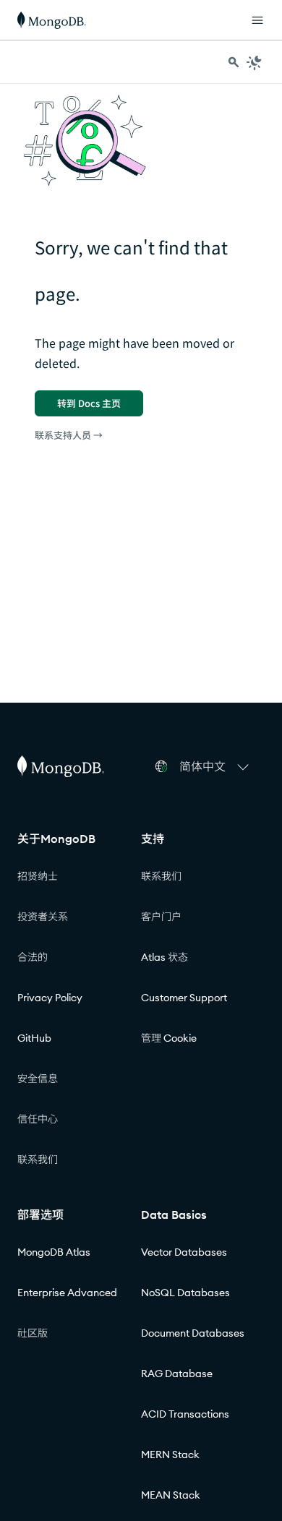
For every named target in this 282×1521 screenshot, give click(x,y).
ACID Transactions (185, 1414)
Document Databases (192, 1333)
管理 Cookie (169, 1038)
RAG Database (177, 1373)
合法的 (32, 957)
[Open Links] (257, 20)
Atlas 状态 (164, 957)
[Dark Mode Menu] (254, 62)
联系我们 (37, 1159)
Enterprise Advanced (67, 1292)
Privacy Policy (49, 997)
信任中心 (37, 1119)
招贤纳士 (37, 876)
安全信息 (37, 1078)
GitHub (34, 1038)
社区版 (32, 1333)
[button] (216, 766)
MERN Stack (170, 1454)
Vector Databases (184, 1252)
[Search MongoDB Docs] (233, 62)
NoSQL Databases (185, 1292)
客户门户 (161, 916)
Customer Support (184, 997)
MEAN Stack (170, 1494)
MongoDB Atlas (53, 1252)
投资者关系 (42, 916)
